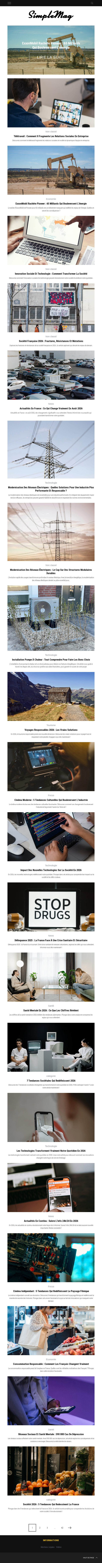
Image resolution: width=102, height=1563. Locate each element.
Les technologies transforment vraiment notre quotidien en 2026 (51, 1150)
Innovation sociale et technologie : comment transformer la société (51, 273)
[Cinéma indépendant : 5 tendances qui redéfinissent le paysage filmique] (51, 1257)
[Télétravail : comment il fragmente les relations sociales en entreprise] (51, 102)
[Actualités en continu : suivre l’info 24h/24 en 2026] (51, 1187)
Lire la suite (51, 57)
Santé (51, 1006)
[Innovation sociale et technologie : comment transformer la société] (51, 240)
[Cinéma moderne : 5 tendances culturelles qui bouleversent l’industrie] (51, 766)
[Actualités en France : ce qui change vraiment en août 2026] (51, 375)
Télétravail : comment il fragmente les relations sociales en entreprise (51, 136)
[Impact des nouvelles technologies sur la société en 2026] (51, 836)
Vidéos (58, 1547)
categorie (51, 1076)
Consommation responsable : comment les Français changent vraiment (51, 1364)
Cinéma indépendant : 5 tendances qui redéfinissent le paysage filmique (51, 1291)
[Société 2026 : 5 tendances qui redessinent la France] (51, 1471)
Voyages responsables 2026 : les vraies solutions (51, 729)
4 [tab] (86, 48)
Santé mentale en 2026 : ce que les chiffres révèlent (51, 1010)
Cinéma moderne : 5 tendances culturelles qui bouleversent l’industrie (51, 799)
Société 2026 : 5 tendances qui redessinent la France (51, 1504)
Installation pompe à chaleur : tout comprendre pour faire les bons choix (51, 659)
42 (62, 1528)
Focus (51, 795)
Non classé (51, 39)
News (51, 404)
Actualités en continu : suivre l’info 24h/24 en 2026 (51, 1220)
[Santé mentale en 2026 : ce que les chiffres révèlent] (51, 977)
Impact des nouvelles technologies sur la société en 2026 (51, 870)
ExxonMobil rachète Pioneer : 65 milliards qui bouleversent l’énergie (51, 203)
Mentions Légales (47, 1547)
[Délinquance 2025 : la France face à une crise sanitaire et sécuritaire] (51, 906)
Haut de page (88, 1558)
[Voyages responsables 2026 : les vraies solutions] (51, 696)
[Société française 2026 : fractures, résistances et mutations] (51, 307)
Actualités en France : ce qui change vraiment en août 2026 (51, 408)
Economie (51, 199)
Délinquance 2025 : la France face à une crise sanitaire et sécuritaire (51, 940)
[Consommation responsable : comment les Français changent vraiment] (51, 1330)
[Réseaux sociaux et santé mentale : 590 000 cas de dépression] (51, 1400)
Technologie (51, 483)
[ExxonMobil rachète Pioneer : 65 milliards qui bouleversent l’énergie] (51, 170)
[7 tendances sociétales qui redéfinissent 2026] (51, 1047)
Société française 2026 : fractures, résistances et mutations (51, 341)
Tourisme (51, 725)
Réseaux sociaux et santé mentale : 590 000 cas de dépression (51, 1434)
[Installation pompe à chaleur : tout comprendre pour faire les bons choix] (51, 618)
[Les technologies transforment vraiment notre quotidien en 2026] (51, 1117)
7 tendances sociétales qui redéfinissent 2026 (51, 1080)
